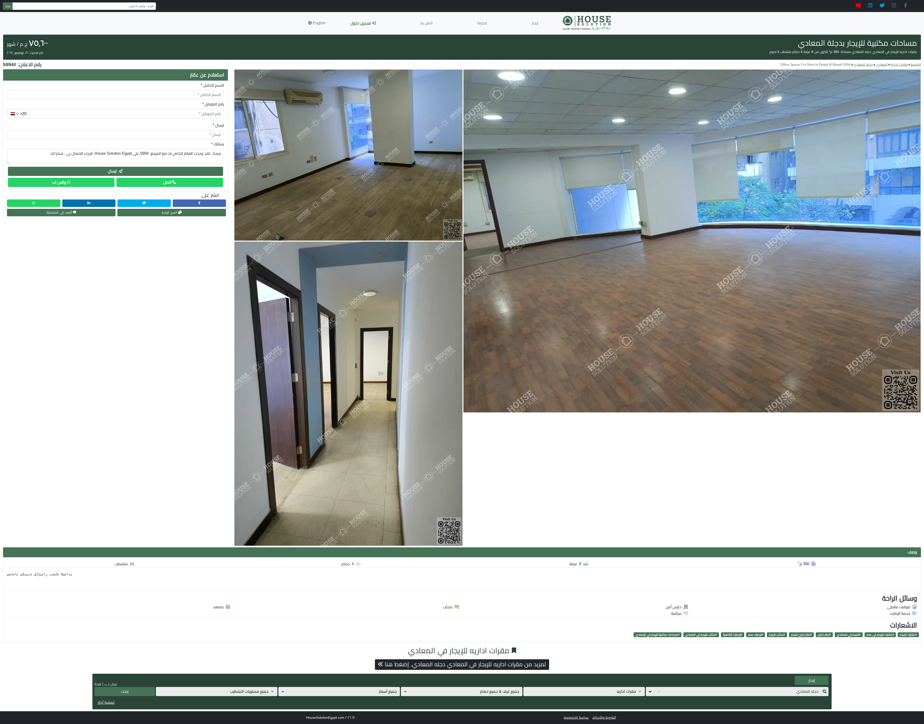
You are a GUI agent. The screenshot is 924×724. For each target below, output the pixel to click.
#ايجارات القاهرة (732, 634)
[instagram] (894, 5)
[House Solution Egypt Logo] (587, 23)
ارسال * (218, 125)
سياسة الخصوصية (576, 717)
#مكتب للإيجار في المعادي (701, 634)
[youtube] (858, 5)
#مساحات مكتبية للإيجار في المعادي (657, 634)
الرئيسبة (916, 64)
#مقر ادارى (824, 634)
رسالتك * (217, 144)
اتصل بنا (426, 23)
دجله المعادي (863, 64)
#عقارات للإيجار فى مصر (880, 634)
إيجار (535, 23)
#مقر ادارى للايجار (801, 634)
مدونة (482, 23)
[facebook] (906, 5)
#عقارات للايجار (908, 634)
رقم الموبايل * (213, 104)
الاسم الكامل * (212, 85)
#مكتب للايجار (777, 634)
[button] (317, 23)
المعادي (882, 64)
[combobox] (817, 691)
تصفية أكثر (106, 702)
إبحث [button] (124, 691)
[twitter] (882, 5)
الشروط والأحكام (604, 717)
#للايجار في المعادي (849, 634)
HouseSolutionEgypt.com (325, 717)
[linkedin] (870, 5)
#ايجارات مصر (755, 634)
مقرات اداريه (899, 64)
